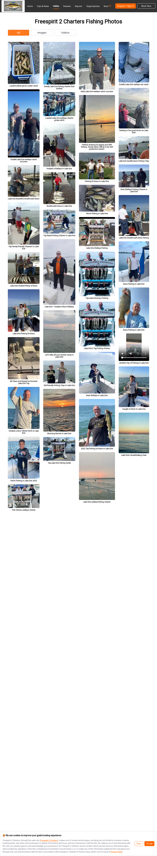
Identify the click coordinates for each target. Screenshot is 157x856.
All (18, 32)
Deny (139, 844)
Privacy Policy (117, 852)
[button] (107, 7)
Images (41, 32)
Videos (65, 32)
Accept (149, 844)
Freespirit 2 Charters (49, 840)
